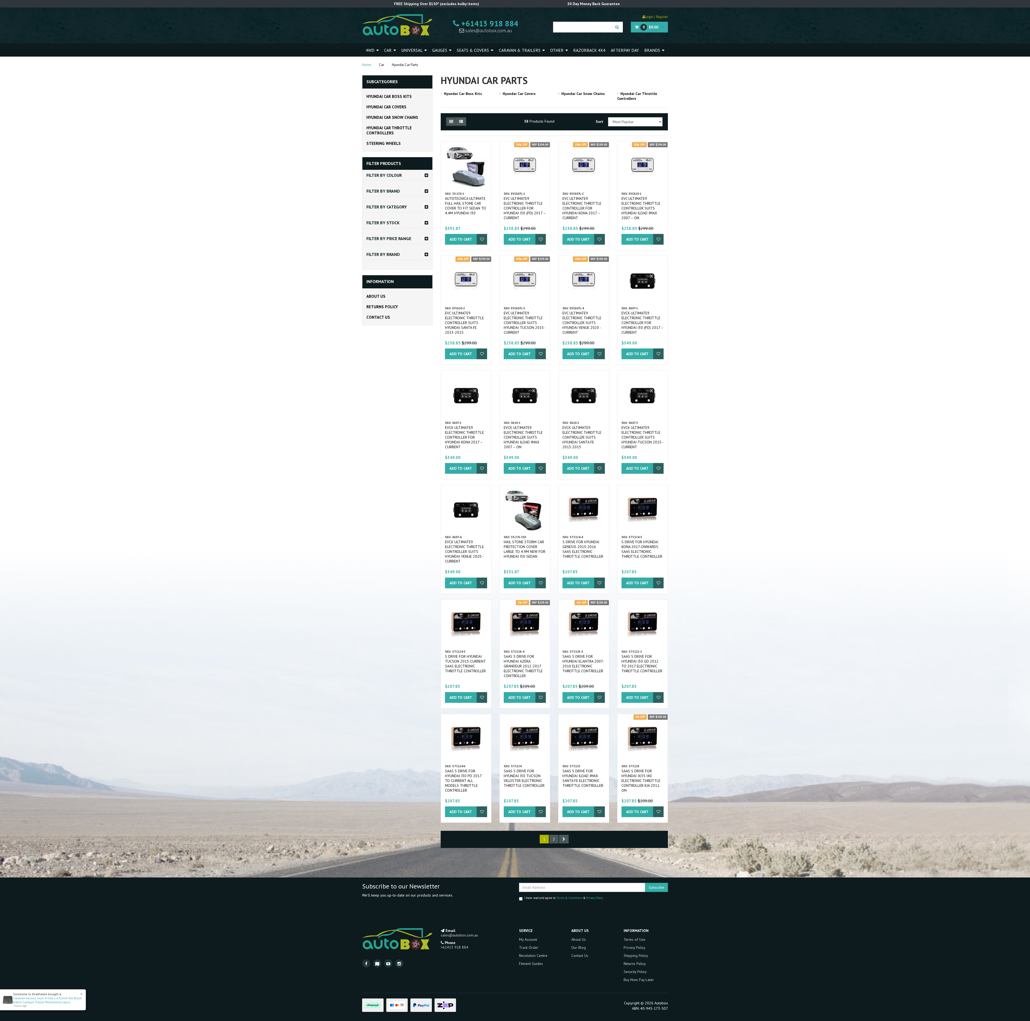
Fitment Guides (531, 963)
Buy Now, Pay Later (639, 979)
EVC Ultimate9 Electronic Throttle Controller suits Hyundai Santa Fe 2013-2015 (464, 323)
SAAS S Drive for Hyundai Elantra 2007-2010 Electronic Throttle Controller (583, 663)
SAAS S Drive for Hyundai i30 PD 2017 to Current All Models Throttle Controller (463, 781)
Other (557, 50)
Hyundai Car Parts (405, 65)
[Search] (617, 27)
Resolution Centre (533, 955)
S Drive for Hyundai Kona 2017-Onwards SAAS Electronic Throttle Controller (641, 549)
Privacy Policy (594, 898)
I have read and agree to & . (563, 898)
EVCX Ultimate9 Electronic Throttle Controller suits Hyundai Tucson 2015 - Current (642, 437)
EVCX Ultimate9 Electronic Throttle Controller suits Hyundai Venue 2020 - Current (464, 551)
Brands (652, 50)
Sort (599, 121)
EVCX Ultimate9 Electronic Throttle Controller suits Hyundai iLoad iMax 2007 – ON (523, 437)
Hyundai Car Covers (386, 106)
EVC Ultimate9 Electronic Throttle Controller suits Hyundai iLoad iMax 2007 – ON (640, 208)
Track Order (528, 947)
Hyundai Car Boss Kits (389, 96)
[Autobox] (397, 24)
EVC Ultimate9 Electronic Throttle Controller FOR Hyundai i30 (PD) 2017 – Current (525, 208)
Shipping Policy (636, 955)
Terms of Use (634, 939)
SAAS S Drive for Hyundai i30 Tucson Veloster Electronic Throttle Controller (524, 778)
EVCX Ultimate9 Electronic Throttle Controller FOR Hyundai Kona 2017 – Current (464, 437)
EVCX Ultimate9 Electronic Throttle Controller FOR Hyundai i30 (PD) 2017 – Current (642, 323)
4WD (371, 50)
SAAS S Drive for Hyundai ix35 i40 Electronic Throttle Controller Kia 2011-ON (641, 781)
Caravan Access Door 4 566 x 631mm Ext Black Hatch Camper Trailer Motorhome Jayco (47, 1000)
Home (366, 65)
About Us (375, 296)
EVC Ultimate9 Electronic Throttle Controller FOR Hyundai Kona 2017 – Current (581, 208)
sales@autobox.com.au (488, 30)
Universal (412, 50)
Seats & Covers (473, 50)
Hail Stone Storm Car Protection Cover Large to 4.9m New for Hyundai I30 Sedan (524, 549)
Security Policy (635, 971)
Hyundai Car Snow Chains (392, 117)
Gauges (440, 50)
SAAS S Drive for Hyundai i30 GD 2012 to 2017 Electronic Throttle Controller (641, 663)
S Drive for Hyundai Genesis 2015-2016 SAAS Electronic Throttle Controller (582, 549)
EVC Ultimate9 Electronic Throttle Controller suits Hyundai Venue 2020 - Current (581, 323)
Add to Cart (461, 239)
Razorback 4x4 (589, 50)
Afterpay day (625, 50)
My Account (528, 939)
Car (388, 50)
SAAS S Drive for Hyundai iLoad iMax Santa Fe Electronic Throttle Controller (582, 778)
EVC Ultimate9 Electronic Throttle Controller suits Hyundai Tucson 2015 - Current (525, 323)
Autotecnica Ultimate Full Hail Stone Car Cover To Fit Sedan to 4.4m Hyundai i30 (465, 205)
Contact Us (378, 317)
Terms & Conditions (569, 898)
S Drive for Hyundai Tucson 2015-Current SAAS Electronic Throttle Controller (465, 663)
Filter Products (383, 163)
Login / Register (656, 16)
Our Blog (578, 947)
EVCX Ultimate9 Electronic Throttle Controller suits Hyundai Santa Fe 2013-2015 (581, 437)
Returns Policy (382, 306)
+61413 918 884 (488, 23)
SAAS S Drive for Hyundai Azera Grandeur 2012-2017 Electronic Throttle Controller (523, 666)
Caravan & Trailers (520, 50)
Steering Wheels (383, 143)
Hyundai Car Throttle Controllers (389, 130)
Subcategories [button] (382, 81)
